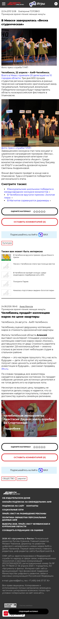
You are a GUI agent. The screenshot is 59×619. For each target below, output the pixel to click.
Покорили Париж (20, 282)
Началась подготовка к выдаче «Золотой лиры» (33, 290)
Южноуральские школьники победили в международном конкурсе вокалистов (29, 190)
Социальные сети (13, 509)
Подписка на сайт (13, 506)
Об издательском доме (16, 498)
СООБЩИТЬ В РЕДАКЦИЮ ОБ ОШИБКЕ (22, 530)
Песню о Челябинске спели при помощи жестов (34, 264)
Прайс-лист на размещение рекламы (24, 513)
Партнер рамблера (25, 605)
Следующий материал (28, 611)
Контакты (32, 506)
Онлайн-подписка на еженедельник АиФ (26, 502)
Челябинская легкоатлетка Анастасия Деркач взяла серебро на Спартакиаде (29, 419)
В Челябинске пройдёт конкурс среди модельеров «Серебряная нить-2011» (29, 274)
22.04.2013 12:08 (8, 11)
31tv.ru (4, 369)
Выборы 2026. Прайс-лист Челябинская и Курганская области (26, 525)
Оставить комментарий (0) (30, 222)
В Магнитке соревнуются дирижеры (28, 200)
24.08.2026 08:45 (9, 306)
